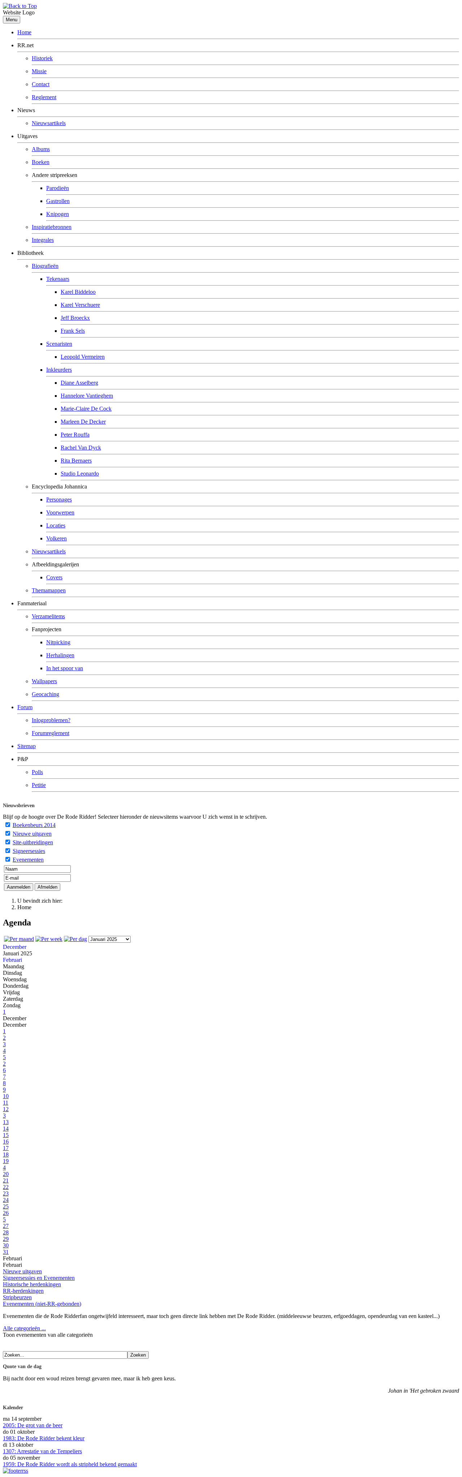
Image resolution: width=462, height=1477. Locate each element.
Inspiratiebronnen (51, 227)
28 (6, 1232)
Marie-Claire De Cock (86, 409)
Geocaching (45, 694)
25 (6, 1206)
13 (6, 1122)
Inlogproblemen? (51, 720)
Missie (39, 71)
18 (6, 1154)
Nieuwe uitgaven (32, 834)
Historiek (42, 58)
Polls (37, 772)
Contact (40, 84)
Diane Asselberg (79, 383)
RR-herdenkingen (23, 1291)
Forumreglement (50, 733)
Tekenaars (57, 279)
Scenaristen (59, 344)
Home (24, 32)
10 (6, 1096)
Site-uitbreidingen (33, 842)
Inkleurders (59, 370)
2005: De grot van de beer (32, 1425)
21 (6, 1180)
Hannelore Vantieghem (87, 396)
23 (6, 1193)
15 (6, 1135)
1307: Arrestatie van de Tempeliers (42, 1451)
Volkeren (56, 538)
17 (6, 1148)
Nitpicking (58, 642)
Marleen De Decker (83, 422)
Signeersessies (29, 851)
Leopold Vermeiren (83, 357)
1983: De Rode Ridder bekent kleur (43, 1438)
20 (6, 1174)
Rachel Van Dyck (81, 448)
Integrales (43, 240)
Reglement (44, 97)
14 (6, 1129)
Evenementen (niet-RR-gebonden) (42, 1304)
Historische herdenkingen (32, 1284)
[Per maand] (19, 939)
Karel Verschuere (80, 305)
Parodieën (57, 188)
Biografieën (45, 266)
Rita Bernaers (76, 460)
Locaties (55, 525)
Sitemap (26, 746)
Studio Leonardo (80, 473)
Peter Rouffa (75, 435)
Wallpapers (44, 681)
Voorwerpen (60, 512)
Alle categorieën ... (24, 1328)
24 (6, 1200)
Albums (41, 149)
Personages (59, 499)
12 (6, 1109)
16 (6, 1141)
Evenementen (28, 860)
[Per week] (48, 939)
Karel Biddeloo (78, 292)
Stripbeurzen (17, 1297)
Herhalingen (60, 655)
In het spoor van (64, 668)
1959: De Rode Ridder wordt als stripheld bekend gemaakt (70, 1464)
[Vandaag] (75, 939)
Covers (54, 577)
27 (6, 1226)
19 (6, 1161)
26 (6, 1213)
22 (6, 1187)
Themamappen (49, 590)
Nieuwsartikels (49, 123)
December (14, 947)
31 (6, 1252)
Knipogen (57, 214)
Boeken (40, 162)
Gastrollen (58, 201)
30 (6, 1245)
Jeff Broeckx (75, 318)
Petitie (39, 785)
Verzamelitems (48, 616)
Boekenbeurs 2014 (34, 825)
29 (6, 1239)
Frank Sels (73, 331)
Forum (24, 707)
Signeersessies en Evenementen (39, 1278)
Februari (12, 960)
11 (5, 1103)
